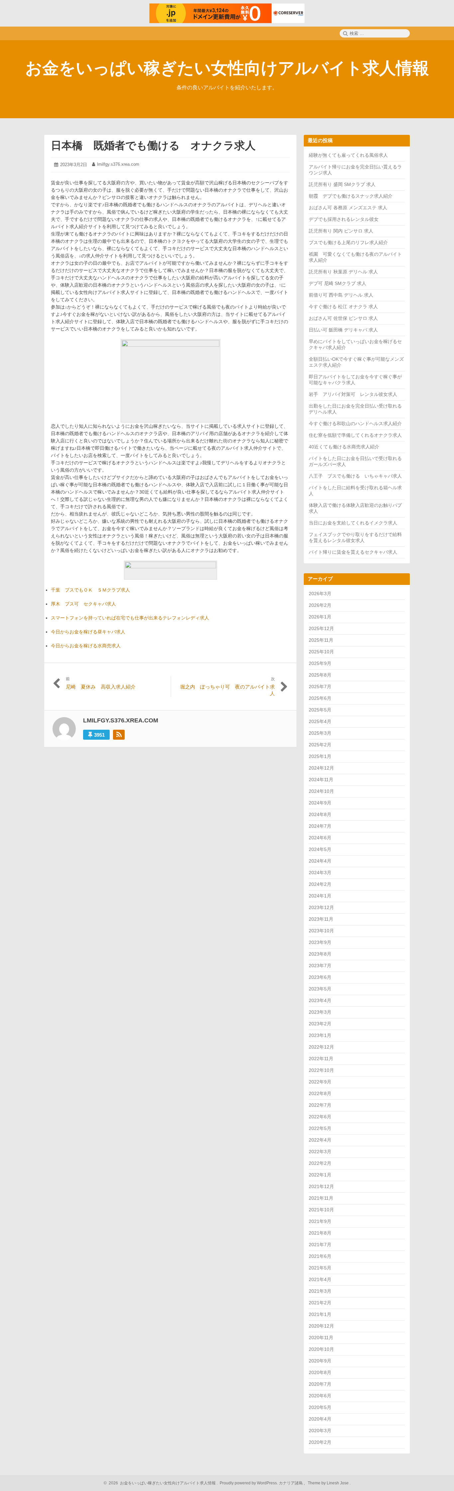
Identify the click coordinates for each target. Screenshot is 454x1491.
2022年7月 (320, 1105)
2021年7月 (320, 1244)
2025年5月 (320, 709)
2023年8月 (320, 954)
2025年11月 (321, 640)
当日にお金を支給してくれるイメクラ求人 (353, 522)
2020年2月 (320, 1442)
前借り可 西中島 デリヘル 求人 (341, 295)
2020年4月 (320, 1419)
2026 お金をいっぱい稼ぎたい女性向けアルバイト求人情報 (161, 1483)
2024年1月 (320, 895)
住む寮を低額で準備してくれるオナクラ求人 (355, 435)
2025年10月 (321, 651)
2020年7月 (320, 1384)
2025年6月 (320, 698)
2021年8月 (320, 1233)
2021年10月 (321, 1209)
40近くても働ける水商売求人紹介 (344, 446)
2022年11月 (321, 1058)
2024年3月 (320, 872)
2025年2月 (320, 744)
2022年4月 (320, 1140)
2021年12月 (321, 1186)
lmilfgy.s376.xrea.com (118, 164)
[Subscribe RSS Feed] (119, 735)
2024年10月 (321, 791)
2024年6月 (320, 837)
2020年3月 (320, 1430)
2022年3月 (320, 1151)
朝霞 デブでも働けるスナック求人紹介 (351, 196)
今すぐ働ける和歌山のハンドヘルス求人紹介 (355, 423)
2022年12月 (321, 1047)
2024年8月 (320, 814)
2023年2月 (320, 1023)
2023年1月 (320, 1035)
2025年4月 (320, 721)
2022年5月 (320, 1128)
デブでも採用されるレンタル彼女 (344, 219)
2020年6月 (320, 1395)
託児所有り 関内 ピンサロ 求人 (341, 230)
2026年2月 (320, 605)
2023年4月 (320, 1000)
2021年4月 (320, 1279)
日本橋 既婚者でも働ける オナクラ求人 (153, 145)
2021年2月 (320, 1302)
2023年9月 (320, 942)
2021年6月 (320, 1256)
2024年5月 (320, 849)
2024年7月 (320, 826)
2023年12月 (321, 907)
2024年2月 (320, 884)
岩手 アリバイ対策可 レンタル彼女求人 (353, 394)
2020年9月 (320, 1360)
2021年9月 (320, 1221)
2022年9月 (320, 1081)
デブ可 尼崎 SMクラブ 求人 (337, 283)
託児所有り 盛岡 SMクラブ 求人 (342, 184)
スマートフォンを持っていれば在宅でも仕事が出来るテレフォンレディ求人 (130, 617)
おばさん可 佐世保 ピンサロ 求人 (343, 318)
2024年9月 (320, 802)
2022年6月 (320, 1116)
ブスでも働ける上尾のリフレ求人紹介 (348, 242)
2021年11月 (321, 1198)
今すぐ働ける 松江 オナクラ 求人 (343, 306)
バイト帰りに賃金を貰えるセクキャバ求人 (353, 552)
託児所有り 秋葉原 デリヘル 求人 (343, 271)
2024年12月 (321, 768)
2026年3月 (320, 593)
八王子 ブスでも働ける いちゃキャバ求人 (355, 476)
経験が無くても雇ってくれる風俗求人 (348, 155)
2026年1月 (320, 616)
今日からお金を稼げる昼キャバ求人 (88, 631)
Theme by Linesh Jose (329, 1483)
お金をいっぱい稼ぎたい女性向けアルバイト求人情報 (227, 68)
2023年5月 (320, 988)
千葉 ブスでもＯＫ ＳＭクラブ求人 (90, 590)
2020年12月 (321, 1326)
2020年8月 (320, 1372)
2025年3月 (320, 733)
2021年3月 (320, 1291)
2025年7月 (320, 686)
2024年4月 (320, 861)
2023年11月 (321, 919)
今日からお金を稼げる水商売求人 (86, 645)
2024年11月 (321, 779)
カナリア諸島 (291, 1483)
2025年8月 (320, 675)
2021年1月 (320, 1314)
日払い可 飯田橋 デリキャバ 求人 (343, 329)
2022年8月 (320, 1093)
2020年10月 (321, 1349)
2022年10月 (321, 1070)
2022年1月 (320, 1174)
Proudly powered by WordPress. (249, 1483)
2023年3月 (320, 1012)
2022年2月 (320, 1163)
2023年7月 (320, 965)
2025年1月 (320, 756)
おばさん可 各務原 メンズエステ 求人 (348, 207)
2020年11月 (321, 1337)
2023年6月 (320, 977)
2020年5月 (320, 1407)
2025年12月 (321, 628)
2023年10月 (321, 930)
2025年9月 (320, 663)
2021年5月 (320, 1267)
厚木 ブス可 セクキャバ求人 (83, 603)
